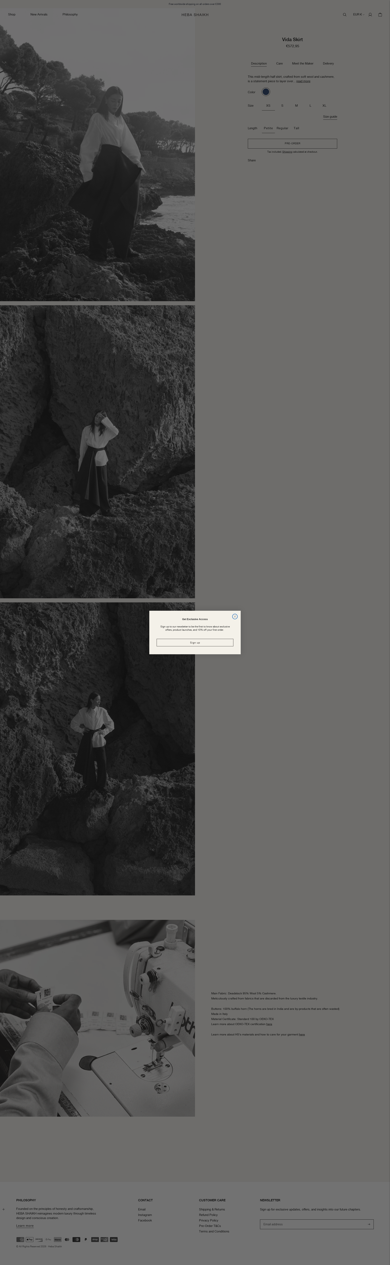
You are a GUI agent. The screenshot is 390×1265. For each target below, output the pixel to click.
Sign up (195, 642)
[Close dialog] (234, 616)
